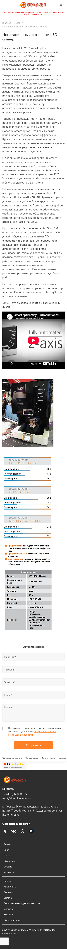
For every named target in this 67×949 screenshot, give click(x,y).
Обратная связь (12, 920)
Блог (17, 22)
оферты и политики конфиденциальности (32, 733)
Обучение (9, 861)
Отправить (33, 745)
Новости (8, 914)
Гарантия (8, 908)
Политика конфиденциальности (22, 903)
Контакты (9, 872)
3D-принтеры (48, 758)
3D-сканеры (31, 758)
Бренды (8, 881)
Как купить (10, 886)
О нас (7, 855)
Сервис (8, 866)
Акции (7, 844)
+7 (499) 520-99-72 (15, 794)
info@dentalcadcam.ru (16, 798)
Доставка (9, 892)
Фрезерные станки (12, 758)
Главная (6, 22)
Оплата (8, 897)
